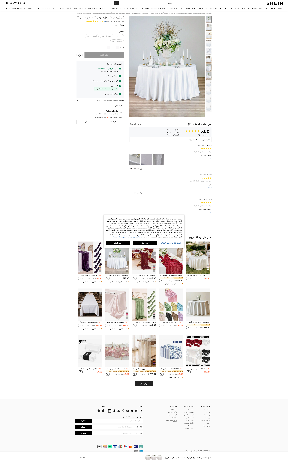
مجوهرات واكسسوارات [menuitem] (158, 8)
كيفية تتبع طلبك (189, 428)
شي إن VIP (190, 426)
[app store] (103, 412)
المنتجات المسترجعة (188, 415)
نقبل (141, 443)
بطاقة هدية (174, 417)
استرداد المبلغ (190, 417)
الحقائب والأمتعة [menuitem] (144, 8)
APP (103, 406)
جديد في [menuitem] (272, 8)
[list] (125, 411)
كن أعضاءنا (207, 415)
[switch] (191, 140)
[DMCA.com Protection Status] (136, 451)
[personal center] (24, 3)
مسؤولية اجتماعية (205, 420)
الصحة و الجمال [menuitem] (185, 8)
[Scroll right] (6, 8)
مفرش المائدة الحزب (157, 13)
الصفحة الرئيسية (207, 13)
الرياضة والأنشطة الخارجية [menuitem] (128, 8)
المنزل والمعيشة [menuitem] (203, 8)
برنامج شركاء (206, 426)
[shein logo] (275, 3)
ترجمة (210, 158)
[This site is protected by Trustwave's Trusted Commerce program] (141, 451)
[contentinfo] (109, 446)
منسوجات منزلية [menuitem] (113, 8)
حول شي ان (207, 409)
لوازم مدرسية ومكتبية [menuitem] (48, 8)
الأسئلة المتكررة (189, 423)
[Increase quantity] (108, 47)
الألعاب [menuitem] (75, 8)
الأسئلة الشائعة (172, 412)
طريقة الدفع (173, 409)
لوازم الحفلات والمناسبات (183, 13)
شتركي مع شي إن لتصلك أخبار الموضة (132, 417)
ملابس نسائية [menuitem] (263, 8)
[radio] (119, 36)
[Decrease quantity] (117, 47)
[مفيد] (140, 168)
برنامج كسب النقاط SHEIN (171, 421)
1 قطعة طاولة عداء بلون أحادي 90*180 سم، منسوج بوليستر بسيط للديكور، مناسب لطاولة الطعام (117, 369)
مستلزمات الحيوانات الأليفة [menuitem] (17, 8)
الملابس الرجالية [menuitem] (234, 8)
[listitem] (198, 263)
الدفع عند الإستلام (172, 415)
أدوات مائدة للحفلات (169, 13)
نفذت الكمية (104, 55)
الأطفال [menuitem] (243, 8)
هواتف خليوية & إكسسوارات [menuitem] (97, 8)
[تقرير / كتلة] (130, 168)
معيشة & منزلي (196, 13)
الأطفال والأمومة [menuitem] (173, 8)
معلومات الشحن (189, 412)
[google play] (98, 412)
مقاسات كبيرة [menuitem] (252, 8)
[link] (20, 3)
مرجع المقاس (190, 420)
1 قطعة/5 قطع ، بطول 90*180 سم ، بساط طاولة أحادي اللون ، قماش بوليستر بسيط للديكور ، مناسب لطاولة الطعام (144, 275)
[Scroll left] (9, 8)
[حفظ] (79, 55)
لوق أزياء (207, 417)
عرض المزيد (144, 384)
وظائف (208, 423)
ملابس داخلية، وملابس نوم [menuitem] (218, 8)
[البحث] (116, 3)
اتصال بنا (208, 412)
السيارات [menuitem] (31, 8)
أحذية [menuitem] (193, 8)
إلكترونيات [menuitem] (82, 8)
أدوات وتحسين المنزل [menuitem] (64, 8)
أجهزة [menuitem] (37, 8)
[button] (10, 3)
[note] (173, 284)
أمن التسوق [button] (114, 86)
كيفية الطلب (190, 409)
